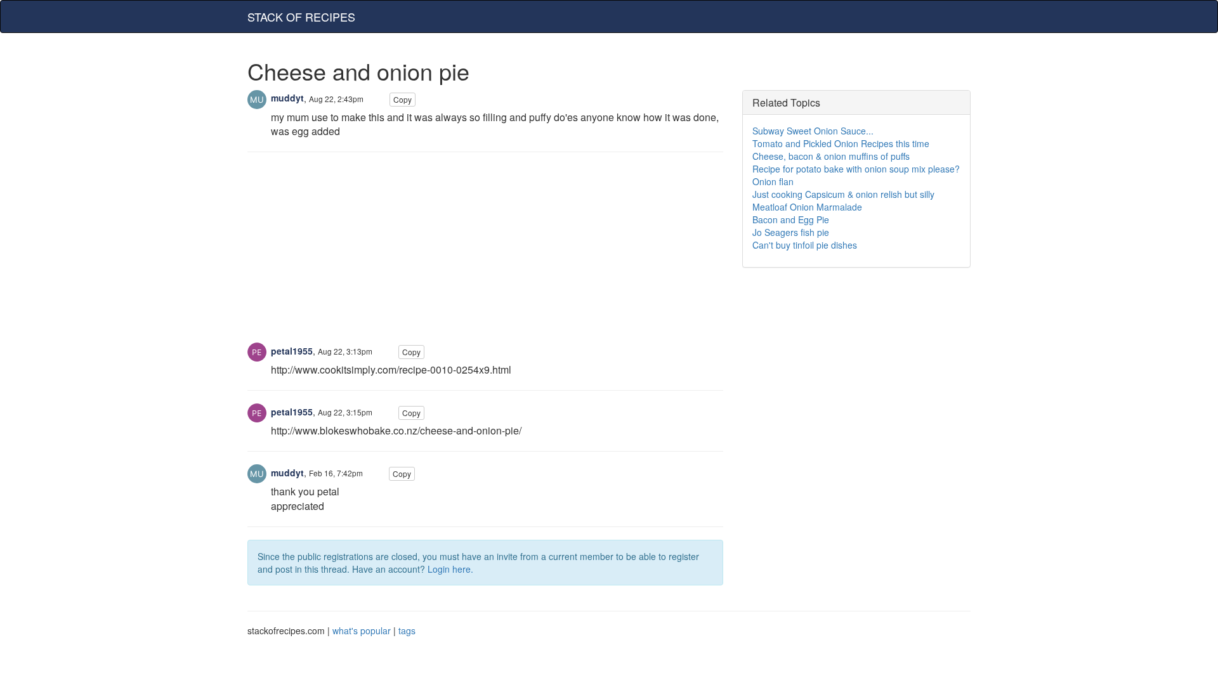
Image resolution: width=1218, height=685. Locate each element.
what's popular (361, 630)
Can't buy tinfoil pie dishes (804, 244)
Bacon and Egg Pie (790, 219)
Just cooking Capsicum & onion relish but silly (843, 194)
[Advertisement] (485, 253)
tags (407, 630)
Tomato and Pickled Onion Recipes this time (840, 143)
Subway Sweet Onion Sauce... (813, 130)
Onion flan (773, 181)
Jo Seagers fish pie (790, 232)
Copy (402, 99)
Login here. (450, 569)
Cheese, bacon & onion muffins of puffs (831, 156)
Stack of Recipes (301, 16)
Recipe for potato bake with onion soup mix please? (856, 168)
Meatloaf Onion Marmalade (807, 206)
